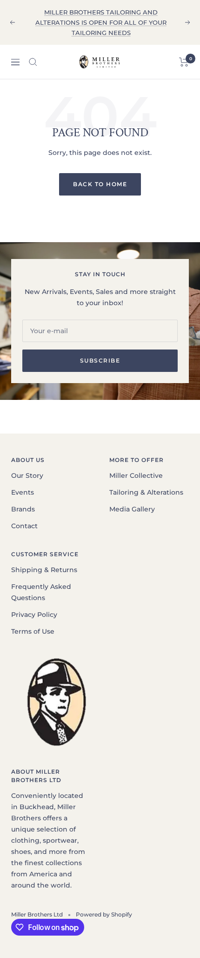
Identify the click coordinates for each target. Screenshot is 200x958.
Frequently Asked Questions (41, 592)
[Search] (33, 62)
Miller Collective (136, 475)
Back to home (100, 184)
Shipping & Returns (44, 570)
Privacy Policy (34, 614)
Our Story (27, 475)
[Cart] (184, 62)
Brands (23, 509)
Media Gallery (132, 509)
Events (22, 492)
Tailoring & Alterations (146, 492)
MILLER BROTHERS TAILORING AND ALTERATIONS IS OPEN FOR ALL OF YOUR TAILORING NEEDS (101, 22)
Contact (24, 526)
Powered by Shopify (104, 914)
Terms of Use (32, 631)
